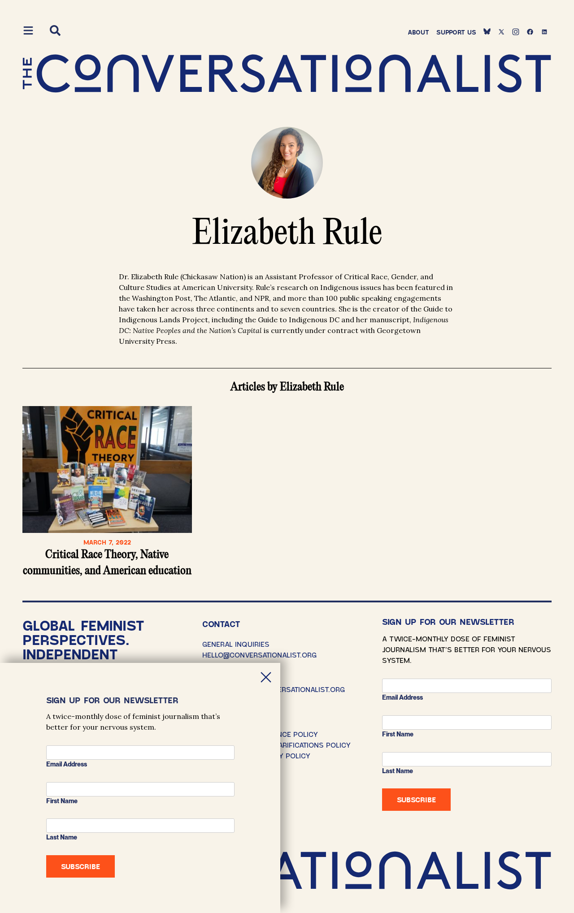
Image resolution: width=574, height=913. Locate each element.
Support (456, 32)
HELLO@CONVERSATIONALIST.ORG (259, 654)
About (418, 32)
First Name (397, 734)
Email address (402, 697)
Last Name (397, 771)
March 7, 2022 (107, 542)
